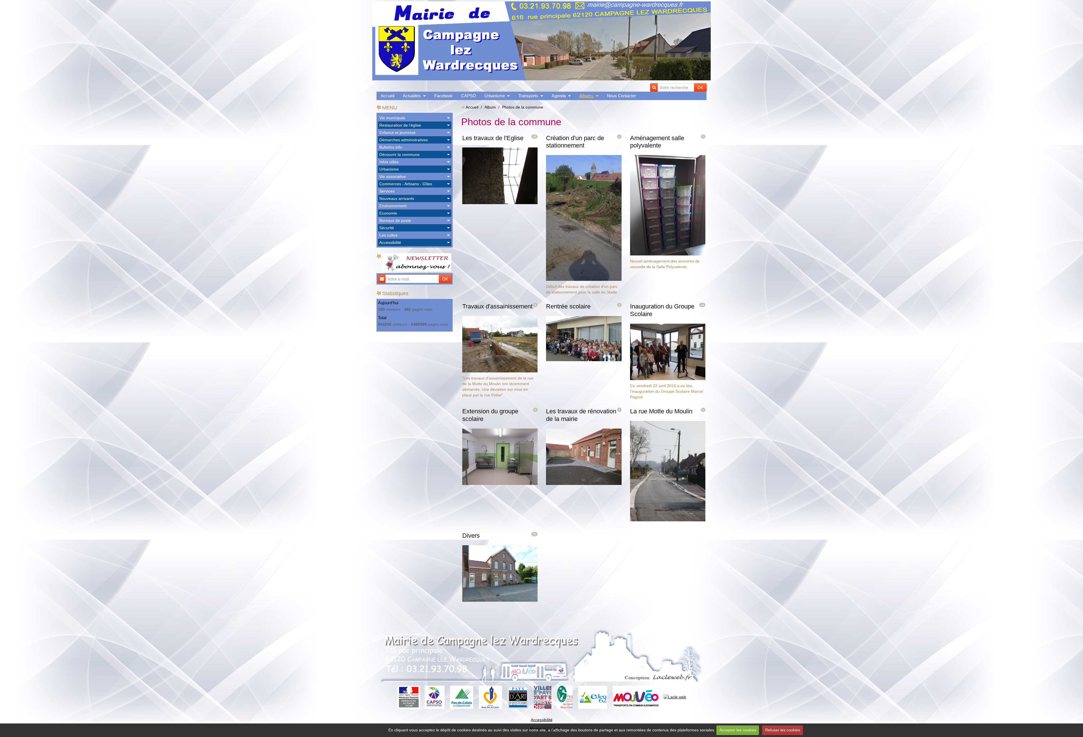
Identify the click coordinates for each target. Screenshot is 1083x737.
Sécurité (386, 228)
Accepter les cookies (737, 730)
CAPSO (468, 95)
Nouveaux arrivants (396, 198)
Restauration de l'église (400, 125)
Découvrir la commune (399, 154)
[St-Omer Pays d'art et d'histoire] (518, 697)
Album (490, 107)
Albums (586, 95)
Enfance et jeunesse (397, 132)
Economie (388, 213)
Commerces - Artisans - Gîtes (405, 184)
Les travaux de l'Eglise (492, 138)
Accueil (387, 95)
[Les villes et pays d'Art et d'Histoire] (542, 697)
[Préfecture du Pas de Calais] (408, 697)
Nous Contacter (621, 95)
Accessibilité (390, 242)
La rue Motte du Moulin (661, 411)
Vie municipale (392, 118)
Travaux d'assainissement (497, 306)
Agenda (559, 95)
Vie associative (392, 176)
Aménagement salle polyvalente (657, 141)
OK (700, 87)
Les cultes (388, 235)
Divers (471, 535)
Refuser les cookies (782, 730)
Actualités (412, 95)
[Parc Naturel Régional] (565, 697)
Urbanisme (495, 95)
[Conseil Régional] (490, 697)
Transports (528, 95)
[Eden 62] (592, 697)
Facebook (443, 95)
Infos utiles (389, 162)
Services (387, 191)
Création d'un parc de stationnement (575, 141)
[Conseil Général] (461, 697)
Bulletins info (390, 147)
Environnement (392, 206)
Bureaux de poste (395, 220)
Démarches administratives (403, 140)
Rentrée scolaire (568, 306)
